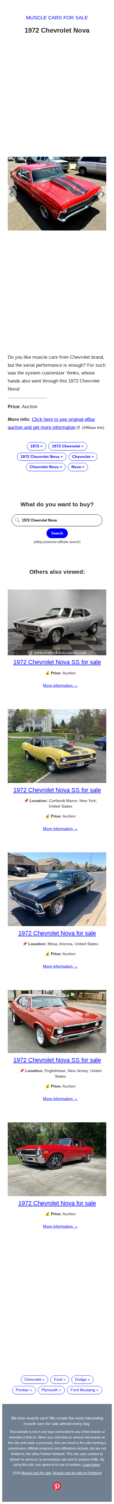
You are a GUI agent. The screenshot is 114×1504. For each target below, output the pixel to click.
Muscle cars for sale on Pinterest (77, 1473)
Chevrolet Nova (44, 467)
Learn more (91, 1464)
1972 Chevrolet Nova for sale (57, 933)
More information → (60, 685)
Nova (76, 467)
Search (57, 533)
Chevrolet (81, 456)
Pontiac (22, 1390)
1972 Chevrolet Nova (39, 456)
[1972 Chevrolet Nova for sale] (57, 925)
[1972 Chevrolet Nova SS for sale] (57, 654)
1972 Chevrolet (66, 446)
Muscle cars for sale (57, 17)
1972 (34, 446)
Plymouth (50, 1390)
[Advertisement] (57, 96)
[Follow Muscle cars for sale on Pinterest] (57, 1489)
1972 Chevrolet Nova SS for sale (57, 662)
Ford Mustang (83, 1390)
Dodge (81, 1379)
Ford (58, 1379)
